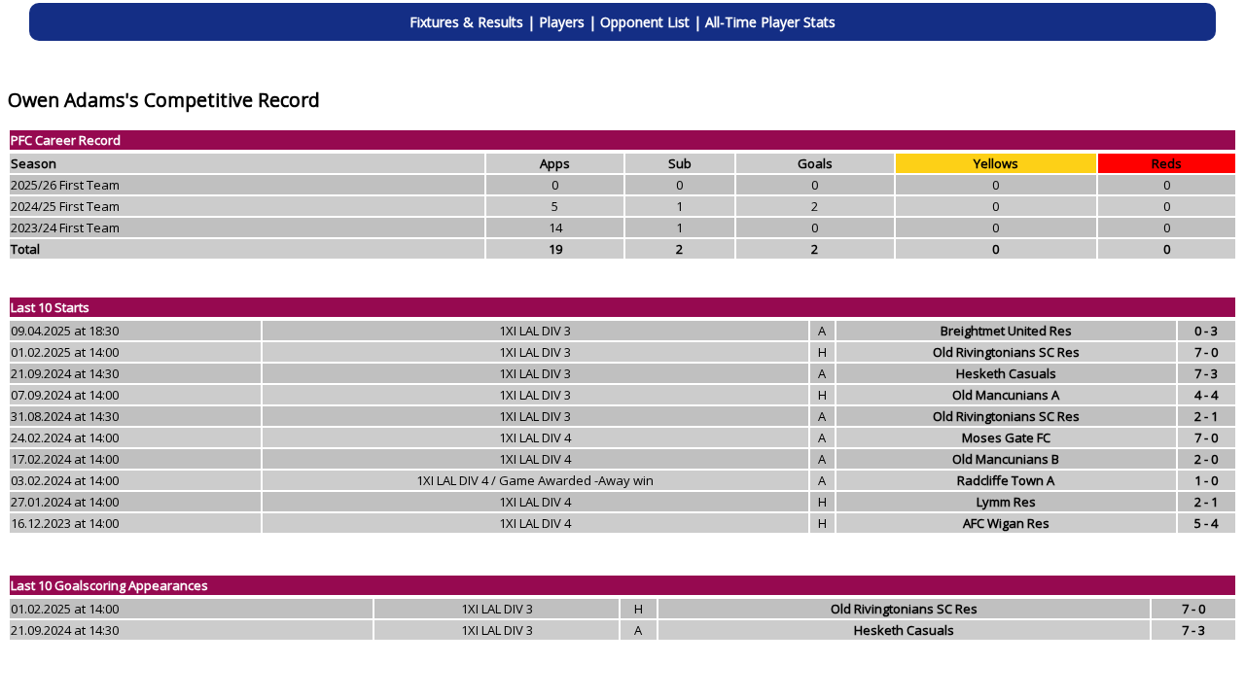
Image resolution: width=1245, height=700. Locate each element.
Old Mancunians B (1005, 459)
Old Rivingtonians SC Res (1006, 352)
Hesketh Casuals (1006, 373)
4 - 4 (1206, 394)
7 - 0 (1206, 352)
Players (562, 22)
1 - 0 (1206, 480)
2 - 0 (1206, 459)
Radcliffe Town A (1005, 480)
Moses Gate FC (1006, 437)
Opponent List (645, 22)
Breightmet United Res (1006, 330)
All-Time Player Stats (770, 22)
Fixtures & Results (466, 22)
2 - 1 (1206, 416)
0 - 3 (1206, 330)
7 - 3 (1206, 373)
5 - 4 (1206, 523)
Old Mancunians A (1005, 394)
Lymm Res (1006, 501)
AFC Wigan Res (1006, 523)
